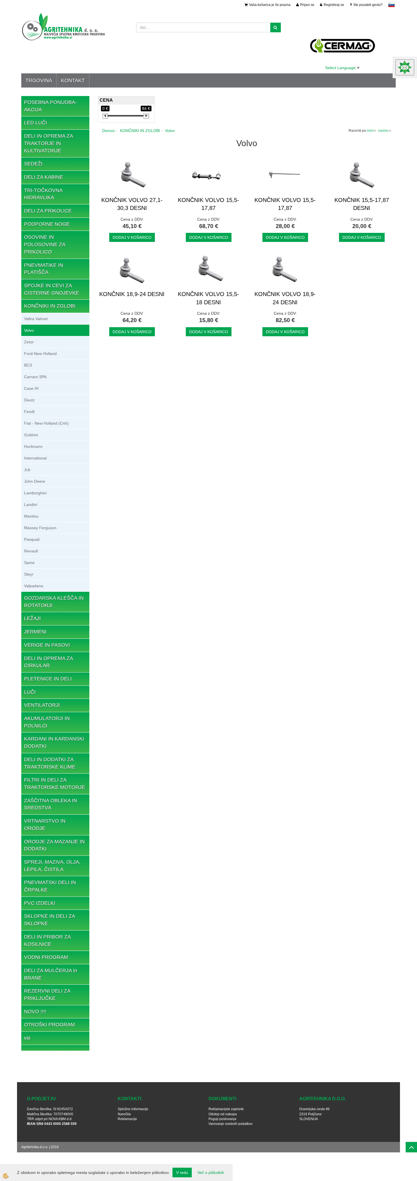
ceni (370, 131)
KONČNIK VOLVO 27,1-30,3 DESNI (132, 204)
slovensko (391, 5)
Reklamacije (127, 1119)
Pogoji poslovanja (222, 1119)
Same (29, 562)
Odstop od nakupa (222, 1114)
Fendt (29, 411)
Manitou (31, 516)
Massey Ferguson (40, 527)
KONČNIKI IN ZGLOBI (140, 130)
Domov (108, 130)
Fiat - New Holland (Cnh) (46, 423)
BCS (28, 365)
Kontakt (73, 80)
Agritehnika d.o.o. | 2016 (40, 1147)
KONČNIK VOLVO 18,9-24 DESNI (285, 298)
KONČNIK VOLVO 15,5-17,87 (208, 204)
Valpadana (33, 586)
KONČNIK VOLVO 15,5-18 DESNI (208, 298)
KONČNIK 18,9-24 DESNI (132, 294)
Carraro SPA (35, 376)
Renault (31, 551)
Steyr (28, 574)
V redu (182, 1172)
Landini (30, 504)
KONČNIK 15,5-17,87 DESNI (361, 204)
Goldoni (31, 435)
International (35, 458)
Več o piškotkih (210, 1172)
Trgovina (39, 80)
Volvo (29, 330)
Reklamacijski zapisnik (226, 1109)
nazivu (383, 131)
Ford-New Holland (40, 353)
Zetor (29, 342)
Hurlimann (33, 446)
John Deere (34, 481)
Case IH (31, 388)
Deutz (29, 400)
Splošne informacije (133, 1109)
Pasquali (31, 539)
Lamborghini (35, 493)
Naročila (124, 1114)
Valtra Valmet (36, 318)
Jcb (27, 469)
